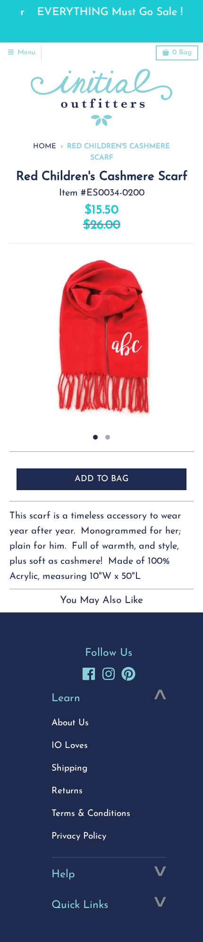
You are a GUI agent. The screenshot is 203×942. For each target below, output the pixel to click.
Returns (67, 791)
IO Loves (69, 745)
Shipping (69, 768)
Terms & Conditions (90, 813)
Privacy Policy (78, 836)
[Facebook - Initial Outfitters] (89, 674)
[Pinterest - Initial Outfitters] (128, 674)
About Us (70, 723)
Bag (182, 52)
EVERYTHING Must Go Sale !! (101, 12)
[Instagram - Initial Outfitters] (109, 674)
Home (44, 146)
